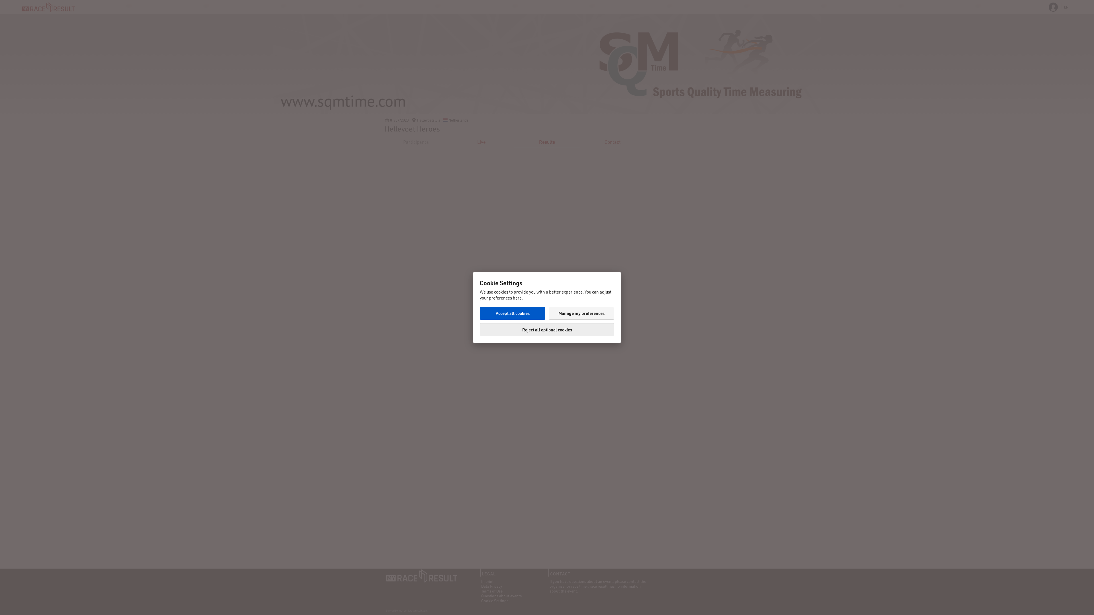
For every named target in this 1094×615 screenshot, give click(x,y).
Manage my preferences (581, 313)
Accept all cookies (513, 313)
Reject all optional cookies (547, 330)
